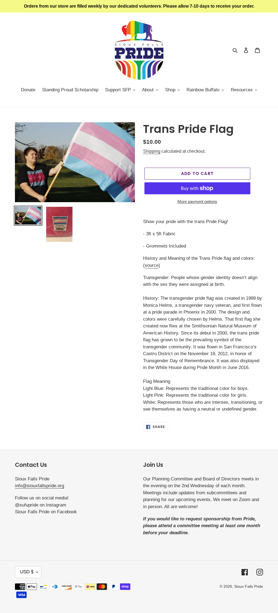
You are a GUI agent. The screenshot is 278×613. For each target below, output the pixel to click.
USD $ (26, 571)
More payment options (197, 201)
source (152, 265)
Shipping (151, 151)
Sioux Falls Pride (248, 586)
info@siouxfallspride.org (39, 485)
